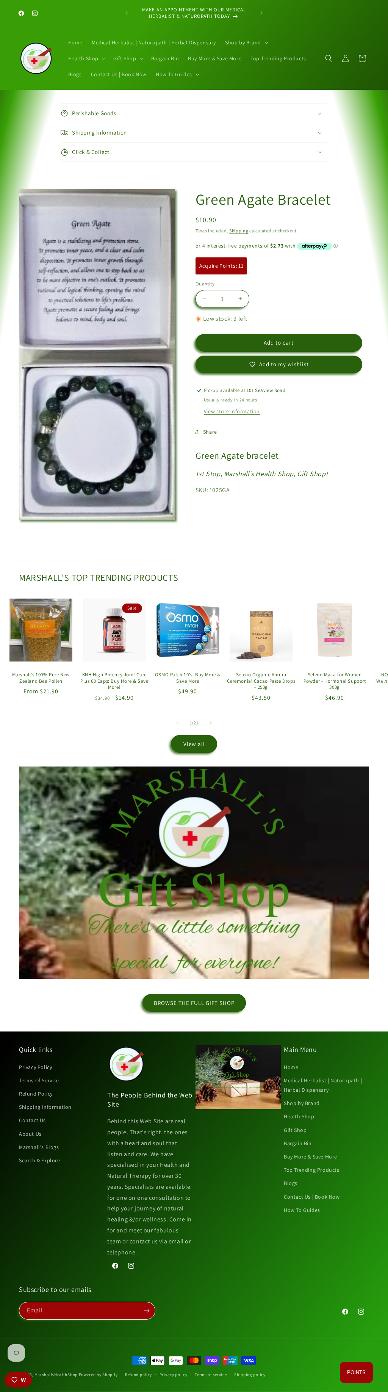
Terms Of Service (39, 1080)
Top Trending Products (312, 1169)
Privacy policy (174, 1374)
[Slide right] (210, 723)
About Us (30, 1133)
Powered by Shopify (98, 1374)
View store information (232, 411)
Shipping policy (250, 1374)
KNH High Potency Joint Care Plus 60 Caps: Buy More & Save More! (114, 681)
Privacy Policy (35, 1067)
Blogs (290, 1183)
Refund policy (138, 1374)
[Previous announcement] (126, 13)
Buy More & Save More (310, 1156)
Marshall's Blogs (39, 1147)
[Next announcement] (261, 13)
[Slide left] (177, 723)
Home (291, 1067)
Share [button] (210, 431)
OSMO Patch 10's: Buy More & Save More (188, 678)
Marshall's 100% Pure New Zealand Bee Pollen (41, 678)
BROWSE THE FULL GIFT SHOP (194, 1002)
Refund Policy (36, 1093)
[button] (246, 42)
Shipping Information (45, 1107)
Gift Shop (295, 1130)
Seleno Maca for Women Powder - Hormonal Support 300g (335, 681)
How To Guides (302, 1210)
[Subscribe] (146, 1311)
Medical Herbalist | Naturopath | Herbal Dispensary (323, 1085)
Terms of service (211, 1374)
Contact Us (32, 1120)
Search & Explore (39, 1160)
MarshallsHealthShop (56, 1374)
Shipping (239, 231)
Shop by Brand (302, 1103)
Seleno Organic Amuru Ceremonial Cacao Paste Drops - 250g (261, 681)
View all (194, 744)
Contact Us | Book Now (312, 1196)
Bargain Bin (298, 1143)
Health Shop (299, 1116)
